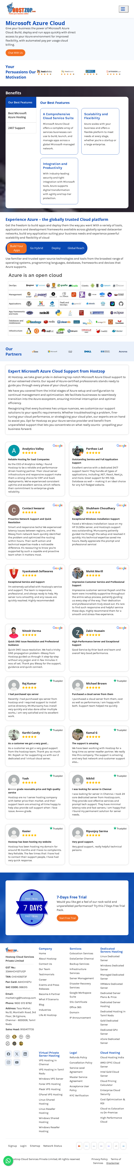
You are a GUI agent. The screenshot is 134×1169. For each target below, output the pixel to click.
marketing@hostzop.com (21, 997)
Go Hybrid (36, 248)
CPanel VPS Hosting (50, 1094)
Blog (41, 1004)
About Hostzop (47, 958)
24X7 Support (16, 128)
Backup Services (79, 963)
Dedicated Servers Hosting (111, 950)
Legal (73, 1052)
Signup (12, 1145)
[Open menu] (123, 9)
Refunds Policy (78, 1057)
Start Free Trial (67, 918)
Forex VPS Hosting (50, 1083)
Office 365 (75, 1007)
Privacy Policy (100, 1159)
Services (76, 948)
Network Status (52, 1145)
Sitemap (35, 1145)
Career (43, 979)
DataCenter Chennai (82, 958)
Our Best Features (20, 102)
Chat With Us (15, 52)
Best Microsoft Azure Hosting (17, 115)
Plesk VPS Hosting (49, 1089)
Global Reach (76, 248)
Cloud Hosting (110, 1052)
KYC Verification (79, 1095)
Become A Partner (49, 994)
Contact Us (45, 963)
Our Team (44, 969)
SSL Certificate (78, 1001)
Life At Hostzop (48, 1015)
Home (42, 953)
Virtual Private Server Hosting (49, 1054)
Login (23, 1145)
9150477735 (27, 1029)
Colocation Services (81, 953)
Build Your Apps (16, 248)
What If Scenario (49, 999)
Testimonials (46, 974)
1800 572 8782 (23, 1003)
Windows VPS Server (51, 1078)
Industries (45, 1009)
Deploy (56, 248)
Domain (74, 1012)
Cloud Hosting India (112, 1057)
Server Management (82, 978)
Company (45, 948)
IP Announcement (80, 1017)
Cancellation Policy (81, 1062)
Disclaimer (112, 1163)
